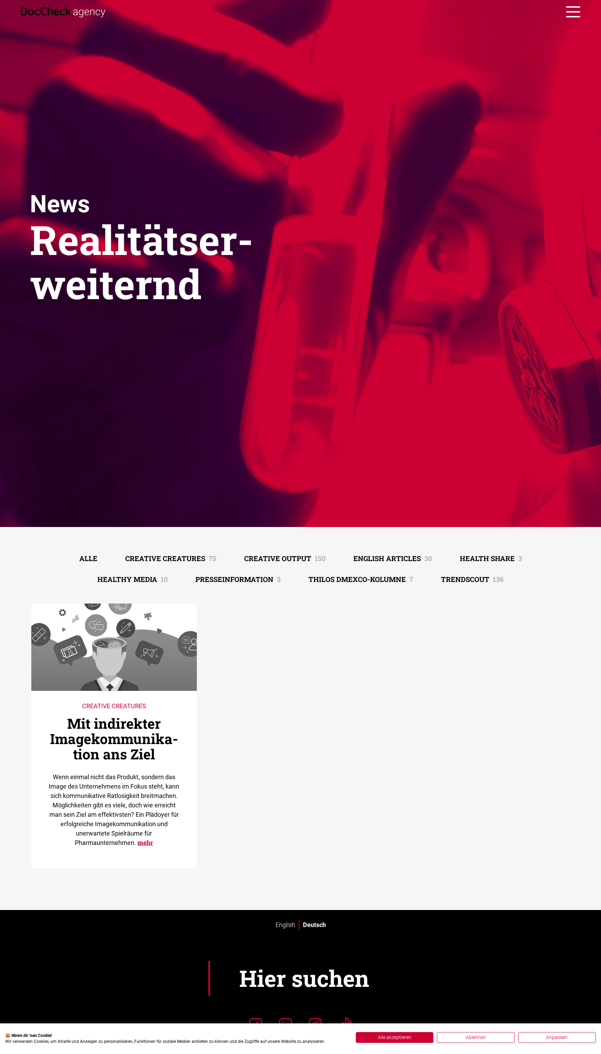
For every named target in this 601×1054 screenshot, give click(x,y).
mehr (145, 842)
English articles (392, 558)
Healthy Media (132, 579)
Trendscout (472, 579)
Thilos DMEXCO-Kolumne (360, 579)
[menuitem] (285, 925)
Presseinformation (238, 579)
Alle (88, 558)
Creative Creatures (170, 558)
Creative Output (285, 558)
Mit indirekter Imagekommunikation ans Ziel (114, 738)
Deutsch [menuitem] (314, 924)
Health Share (491, 558)
